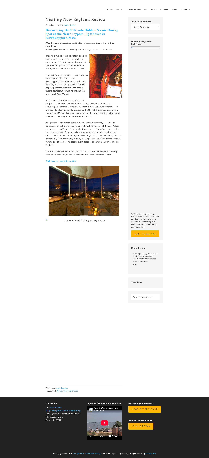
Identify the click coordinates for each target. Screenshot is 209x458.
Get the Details (145, 233)
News (58, 388)
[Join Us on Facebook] (177, 4)
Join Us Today (141, 426)
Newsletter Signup (145, 409)
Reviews (64, 388)
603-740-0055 (56, 407)
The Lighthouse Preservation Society (34, 7)
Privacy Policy (150, 453)
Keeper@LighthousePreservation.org (63, 410)
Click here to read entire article (61, 161)
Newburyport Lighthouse (67, 391)
